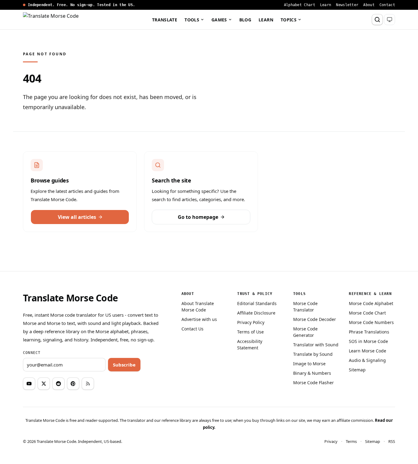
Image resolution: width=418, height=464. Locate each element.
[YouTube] (29, 383)
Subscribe (124, 365)
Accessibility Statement (249, 344)
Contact (387, 5)
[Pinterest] (73, 383)
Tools (192, 20)
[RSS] (88, 383)
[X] (44, 383)
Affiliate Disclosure (256, 313)
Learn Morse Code (367, 351)
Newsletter (347, 5)
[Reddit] (58, 383)
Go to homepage (198, 217)
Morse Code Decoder (314, 319)
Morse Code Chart (367, 313)
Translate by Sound (313, 354)
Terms (351, 441)
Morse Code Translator (305, 306)
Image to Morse (309, 363)
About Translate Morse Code (197, 306)
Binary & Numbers (312, 373)
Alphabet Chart (299, 5)
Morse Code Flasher (313, 382)
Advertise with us (199, 319)
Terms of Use (250, 332)
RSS (391, 441)
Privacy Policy (250, 322)
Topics (289, 20)
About (369, 5)
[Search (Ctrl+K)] (377, 19)
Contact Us (192, 329)
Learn (325, 5)
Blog (245, 20)
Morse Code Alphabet (371, 303)
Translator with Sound (315, 345)
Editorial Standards (257, 303)
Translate (164, 20)
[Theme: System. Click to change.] (389, 19)
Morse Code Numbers (371, 322)
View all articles (77, 217)
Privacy (331, 441)
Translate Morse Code (70, 298)
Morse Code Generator (305, 332)
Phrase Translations (369, 332)
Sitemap (357, 370)
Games (219, 20)
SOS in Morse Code (368, 341)
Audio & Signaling (367, 360)
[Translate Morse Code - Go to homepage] (52, 19)
